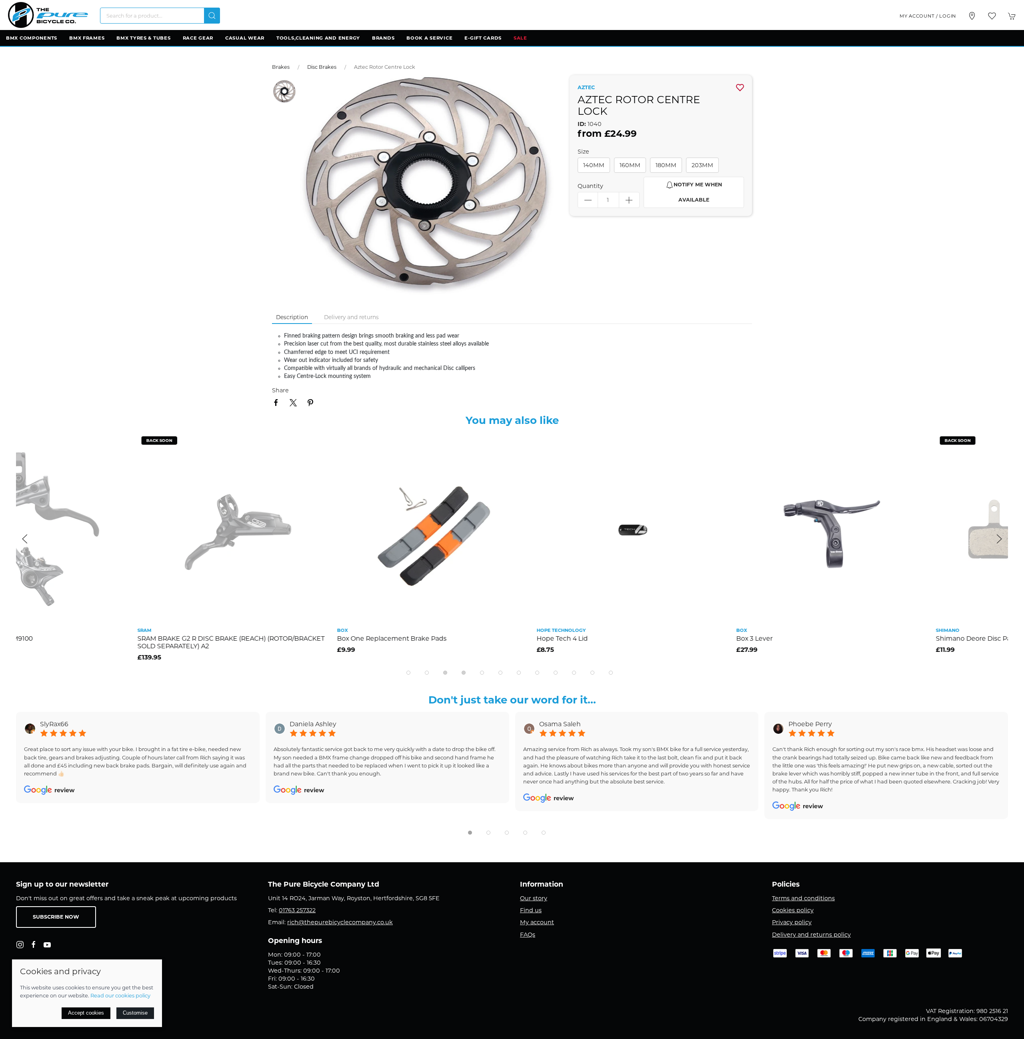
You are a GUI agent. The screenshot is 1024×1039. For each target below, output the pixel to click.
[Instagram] (20, 945)
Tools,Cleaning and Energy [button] (318, 38)
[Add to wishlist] (199, 443)
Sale (520, 38)
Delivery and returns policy (811, 934)
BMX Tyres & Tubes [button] (143, 38)
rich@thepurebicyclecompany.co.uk (340, 922)
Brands (383, 38)
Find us (531, 910)
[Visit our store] (972, 16)
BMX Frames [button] (86, 38)
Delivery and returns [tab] (351, 317)
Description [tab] (292, 317)
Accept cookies (86, 1013)
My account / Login (928, 16)
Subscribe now (56, 917)
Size (583, 151)
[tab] (408, 673)
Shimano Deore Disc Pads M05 (863, 638)
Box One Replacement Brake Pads (270, 638)
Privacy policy (792, 922)
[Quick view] (199, 461)
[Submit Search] (212, 16)
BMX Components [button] (31, 38)
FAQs (527, 934)
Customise (135, 1013)
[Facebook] (34, 945)
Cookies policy (793, 910)
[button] (992, 16)
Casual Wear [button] (244, 38)
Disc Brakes (321, 67)
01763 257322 (297, 910)
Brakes (281, 67)
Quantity (590, 186)
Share (280, 390)
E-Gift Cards (483, 38)
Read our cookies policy (120, 995)
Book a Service (429, 38)
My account (537, 922)
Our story (533, 898)
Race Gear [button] (198, 38)
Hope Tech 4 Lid (440, 638)
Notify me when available (698, 192)
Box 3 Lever (633, 638)
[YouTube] (47, 945)
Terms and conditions (803, 898)
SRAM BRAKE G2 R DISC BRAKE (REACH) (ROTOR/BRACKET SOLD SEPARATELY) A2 (109, 642)
